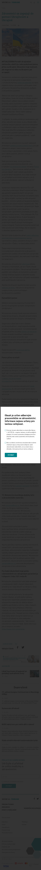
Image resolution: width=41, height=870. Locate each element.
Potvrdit (11, 455)
